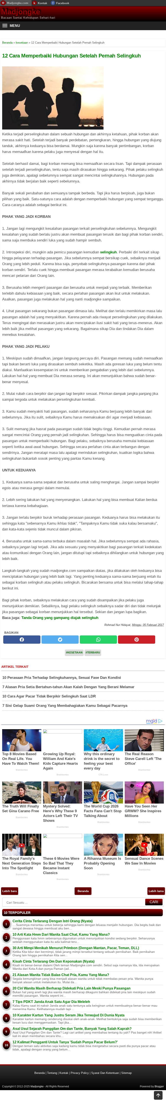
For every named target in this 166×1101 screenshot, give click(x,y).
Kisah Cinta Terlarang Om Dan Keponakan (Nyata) (53, 961)
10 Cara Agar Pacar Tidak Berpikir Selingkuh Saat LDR (49, 696)
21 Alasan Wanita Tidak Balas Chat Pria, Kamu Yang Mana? (61, 975)
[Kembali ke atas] (158, 1096)
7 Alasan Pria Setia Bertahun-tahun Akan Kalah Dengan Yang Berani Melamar (68, 687)
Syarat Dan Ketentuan (105, 1073)
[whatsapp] (98, 639)
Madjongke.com (17, 3)
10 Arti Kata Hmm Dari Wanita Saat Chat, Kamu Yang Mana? (61, 934)
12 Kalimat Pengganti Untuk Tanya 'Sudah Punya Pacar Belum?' (65, 1042)
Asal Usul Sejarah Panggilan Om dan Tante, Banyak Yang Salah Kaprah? (72, 1028)
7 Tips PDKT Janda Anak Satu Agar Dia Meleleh (51, 1002)
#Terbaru (93, 652)
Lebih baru (9, 891)
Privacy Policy (80, 1073)
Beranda (83, 891)
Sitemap (126, 1073)
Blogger (159, 1086)
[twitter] (60, 639)
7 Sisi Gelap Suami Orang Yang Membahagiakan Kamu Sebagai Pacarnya (64, 706)
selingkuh (108, 252)
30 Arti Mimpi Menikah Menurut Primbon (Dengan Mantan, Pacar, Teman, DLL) (76, 948)
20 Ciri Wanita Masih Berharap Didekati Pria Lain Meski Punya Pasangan (72, 988)
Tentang (52, 1073)
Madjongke (20, 11)
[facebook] (21, 639)
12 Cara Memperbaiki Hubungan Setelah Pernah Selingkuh (71, 56)
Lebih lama (156, 891)
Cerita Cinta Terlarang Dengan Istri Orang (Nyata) (53, 921)
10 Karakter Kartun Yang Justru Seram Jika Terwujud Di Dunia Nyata (68, 1015)
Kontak (42, 3)
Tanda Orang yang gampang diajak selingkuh (59, 618)
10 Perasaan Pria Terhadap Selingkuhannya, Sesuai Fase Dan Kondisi (61, 678)
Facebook (62, 3)
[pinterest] (136, 639)
